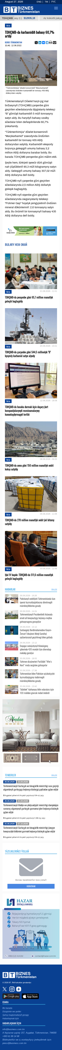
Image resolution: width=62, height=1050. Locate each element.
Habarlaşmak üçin (10, 1018)
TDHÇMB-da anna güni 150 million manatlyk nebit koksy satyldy (29, 467)
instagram (11, 989)
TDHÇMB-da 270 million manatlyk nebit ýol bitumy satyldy (29, 522)
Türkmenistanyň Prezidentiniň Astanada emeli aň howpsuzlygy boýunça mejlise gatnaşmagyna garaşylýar (36, 618)
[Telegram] (47, 42)
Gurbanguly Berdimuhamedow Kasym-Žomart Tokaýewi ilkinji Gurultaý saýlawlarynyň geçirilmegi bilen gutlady (36, 633)
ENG (39, 2)
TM (46, 2)
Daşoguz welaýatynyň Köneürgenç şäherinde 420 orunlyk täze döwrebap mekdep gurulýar (35, 649)
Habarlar (10, 589)
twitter (5, 989)
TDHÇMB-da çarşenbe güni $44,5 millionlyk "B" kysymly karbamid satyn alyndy (28, 354)
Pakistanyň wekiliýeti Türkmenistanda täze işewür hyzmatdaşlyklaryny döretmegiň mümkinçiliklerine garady (37, 602)
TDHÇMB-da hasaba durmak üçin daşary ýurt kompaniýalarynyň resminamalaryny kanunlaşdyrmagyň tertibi (26, 410)
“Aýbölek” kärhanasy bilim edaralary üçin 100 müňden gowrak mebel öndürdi (37, 691)
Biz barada (7, 1008)
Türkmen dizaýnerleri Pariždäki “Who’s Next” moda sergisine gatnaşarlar (36, 663)
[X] (36, 42)
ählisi (54, 589)
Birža (8, 25)
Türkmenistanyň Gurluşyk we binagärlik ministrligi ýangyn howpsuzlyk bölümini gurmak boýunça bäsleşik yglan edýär (29, 829)
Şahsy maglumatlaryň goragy (15, 1015)
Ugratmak (31, 886)
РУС (53, 2)
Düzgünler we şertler (11, 1011)
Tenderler (10, 775)
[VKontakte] (43, 42)
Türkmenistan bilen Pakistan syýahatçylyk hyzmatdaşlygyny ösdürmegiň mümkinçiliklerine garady (37, 677)
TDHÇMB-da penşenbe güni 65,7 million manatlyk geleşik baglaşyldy (29, 299)
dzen (18, 989)
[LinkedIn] (39, 42)
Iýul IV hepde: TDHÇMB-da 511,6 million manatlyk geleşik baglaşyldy (29, 577)
